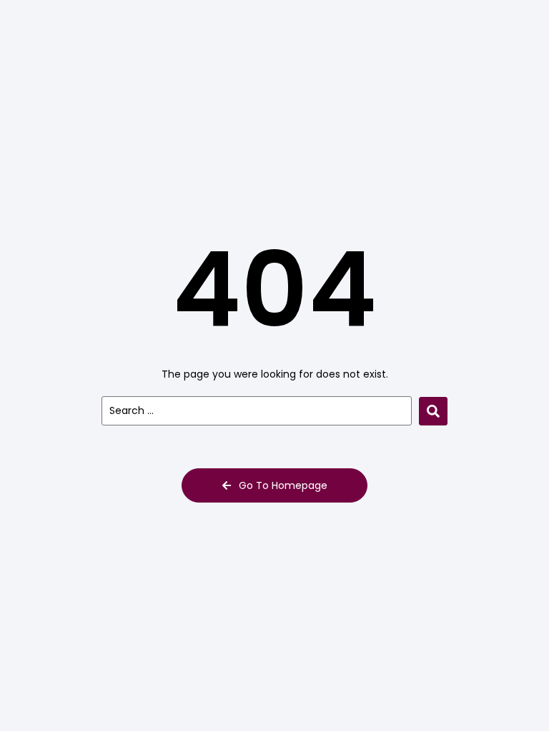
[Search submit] (433, 411)
